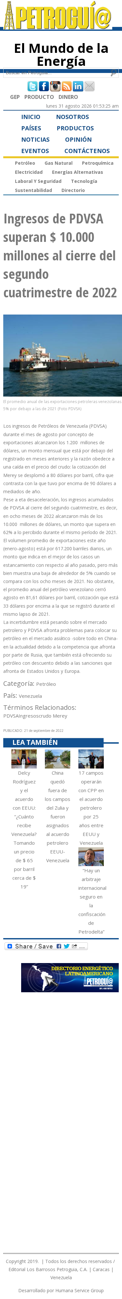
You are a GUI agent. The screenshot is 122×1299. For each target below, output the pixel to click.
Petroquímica (98, 163)
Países (31, 128)
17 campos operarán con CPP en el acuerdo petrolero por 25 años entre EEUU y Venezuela (91, 807)
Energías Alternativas (77, 172)
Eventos (35, 151)
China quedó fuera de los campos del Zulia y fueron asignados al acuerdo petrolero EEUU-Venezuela (57, 816)
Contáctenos (87, 151)
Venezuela (30, 696)
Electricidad (29, 172)
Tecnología (84, 181)
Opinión (78, 139)
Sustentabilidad (33, 190)
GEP (15, 97)
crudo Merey (53, 715)
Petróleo (25, 163)
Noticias (35, 139)
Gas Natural (59, 163)
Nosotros (72, 117)
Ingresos (29, 715)
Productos (75, 128)
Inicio (30, 117)
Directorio (73, 190)
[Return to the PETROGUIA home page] (57, 26)
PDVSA (11, 715)
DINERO (68, 97)
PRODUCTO (39, 97)
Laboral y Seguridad (38, 181)
